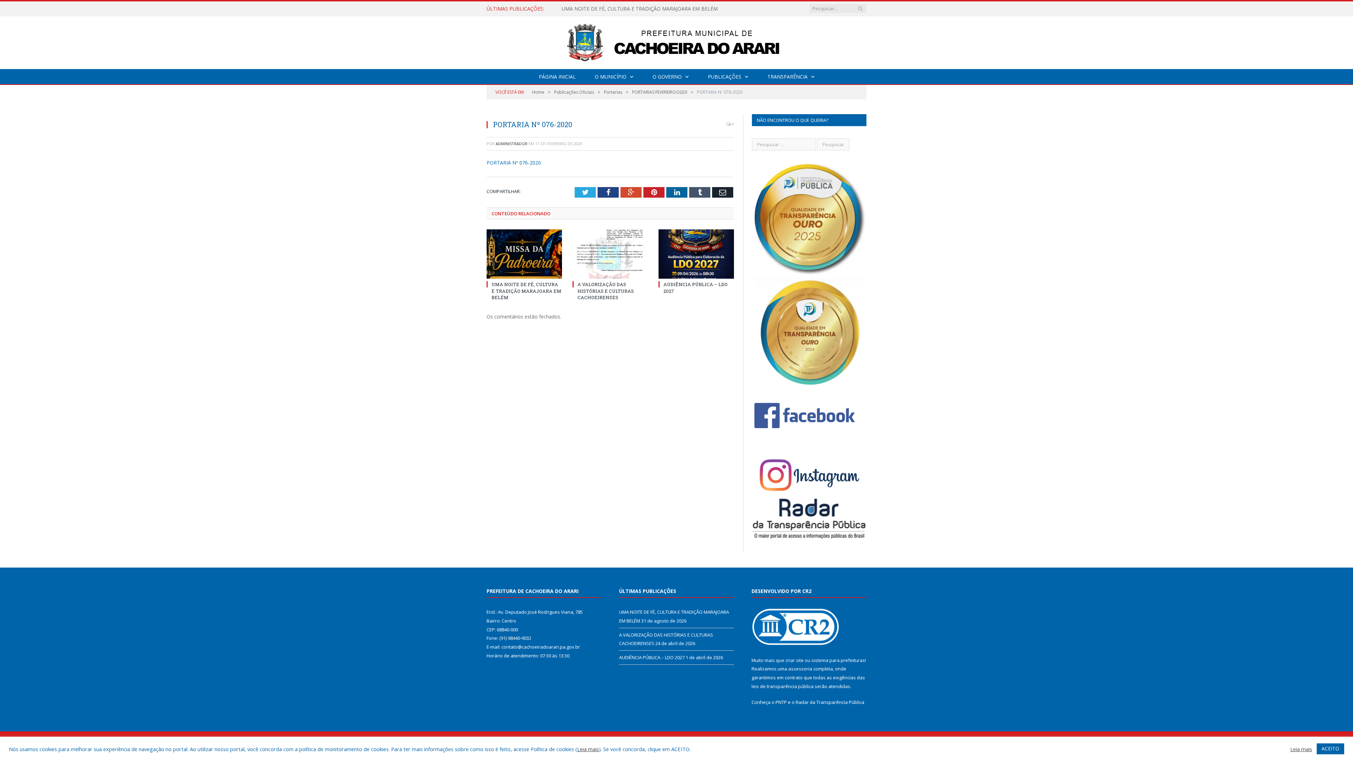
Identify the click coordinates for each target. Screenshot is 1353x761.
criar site (794, 660)
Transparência (787, 76)
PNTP (781, 702)
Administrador (511, 143)
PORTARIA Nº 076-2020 (514, 162)
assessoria (800, 669)
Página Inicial (557, 76)
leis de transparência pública (783, 686)
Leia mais (588, 749)
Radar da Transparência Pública (830, 702)
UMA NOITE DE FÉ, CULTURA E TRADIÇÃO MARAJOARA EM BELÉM (526, 290)
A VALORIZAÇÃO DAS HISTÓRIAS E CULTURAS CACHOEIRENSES (636, 9)
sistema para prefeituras (838, 660)
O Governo (667, 76)
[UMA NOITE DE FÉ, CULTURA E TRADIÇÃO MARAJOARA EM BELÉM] (524, 254)
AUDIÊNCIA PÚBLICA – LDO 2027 (652, 657)
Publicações (724, 76)
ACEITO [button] (1330, 748)
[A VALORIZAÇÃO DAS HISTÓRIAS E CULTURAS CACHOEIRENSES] (610, 254)
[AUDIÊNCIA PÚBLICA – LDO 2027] (696, 254)
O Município (610, 76)
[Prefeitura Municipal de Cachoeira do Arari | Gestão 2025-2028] (676, 41)
